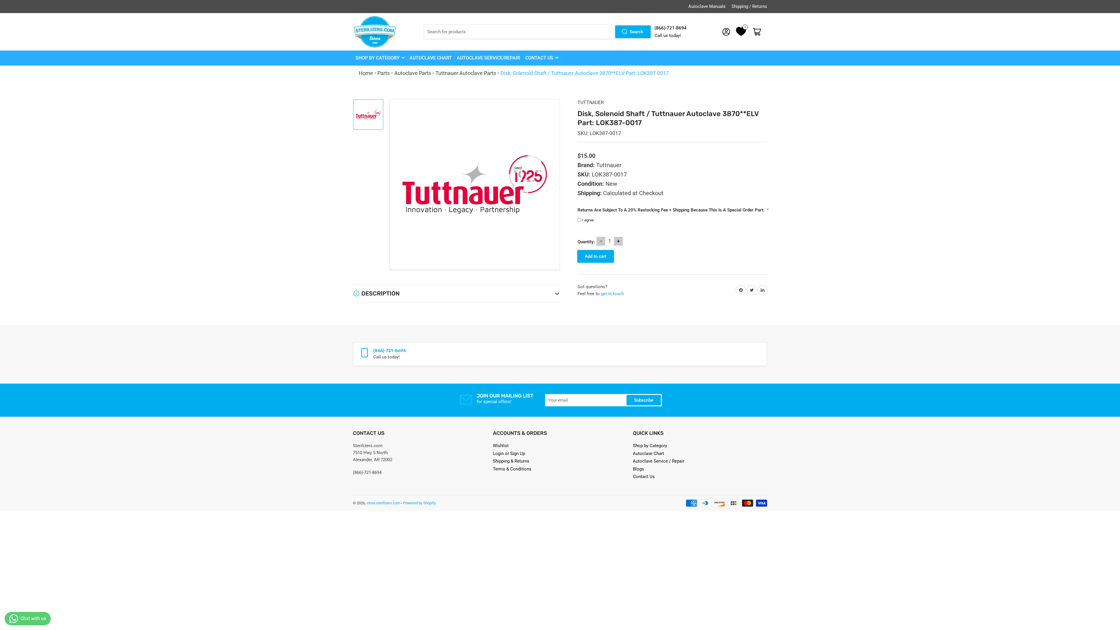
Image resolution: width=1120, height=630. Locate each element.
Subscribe (643, 400)
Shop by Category (378, 58)
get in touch (612, 293)
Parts (383, 73)
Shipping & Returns (511, 461)
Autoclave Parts (412, 73)
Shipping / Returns (749, 6)
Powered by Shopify (419, 503)
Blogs (638, 469)
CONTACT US (539, 58)
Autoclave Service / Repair (658, 461)
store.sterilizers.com (383, 503)
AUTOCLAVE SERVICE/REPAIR (488, 58)
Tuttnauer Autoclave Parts (465, 73)
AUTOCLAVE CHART (431, 58)
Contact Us (644, 476)
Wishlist (501, 445)
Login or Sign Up (509, 453)
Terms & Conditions (512, 469)
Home (366, 73)
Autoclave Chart (648, 453)
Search (636, 31)
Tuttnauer (591, 102)
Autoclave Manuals (707, 6)
